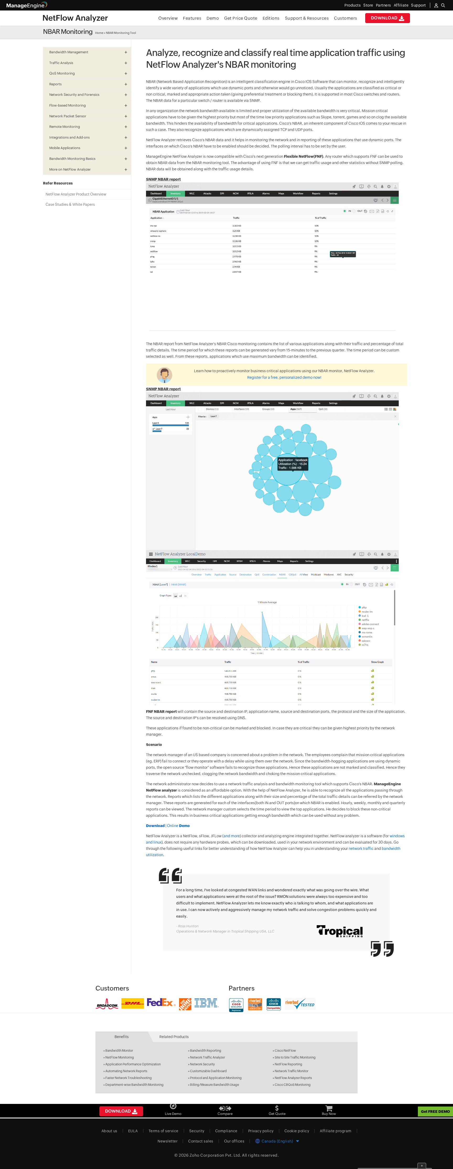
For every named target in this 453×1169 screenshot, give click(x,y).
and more (232, 836)
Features (192, 18)
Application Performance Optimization (133, 1064)
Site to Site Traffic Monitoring (295, 1057)
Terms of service (164, 1131)
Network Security (202, 1064)
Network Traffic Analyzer (207, 1057)
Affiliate (401, 5)
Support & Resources (307, 18)
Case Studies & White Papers (70, 204)
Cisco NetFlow (285, 1050)
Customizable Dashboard (208, 1071)
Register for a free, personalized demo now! (284, 377)
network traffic (361, 848)
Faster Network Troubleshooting (128, 1078)
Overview (168, 18)
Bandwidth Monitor (119, 1050)
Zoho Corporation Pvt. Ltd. (215, 1155)
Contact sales (200, 1141)
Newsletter (167, 1141)
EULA (133, 1131)
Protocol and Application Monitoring (216, 1078)
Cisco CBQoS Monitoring (293, 1085)
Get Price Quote (240, 18)
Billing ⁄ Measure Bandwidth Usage (214, 1085)
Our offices (234, 1141)
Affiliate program (336, 1131)
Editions (271, 18)
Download (385, 17)
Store (368, 5)
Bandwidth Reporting (205, 1050)
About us (109, 1131)
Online (178, 826)
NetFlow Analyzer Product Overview (76, 194)
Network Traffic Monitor (291, 1071)
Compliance (226, 1131)
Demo (213, 18)
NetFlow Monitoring (119, 1057)
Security (196, 1131)
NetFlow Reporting (288, 1064)
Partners (383, 5)
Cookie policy (296, 1131)
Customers (345, 18)
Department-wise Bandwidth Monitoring (134, 1085)
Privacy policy (261, 1131)
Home (99, 32)
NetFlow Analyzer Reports (293, 1078)
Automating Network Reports (126, 1071)
